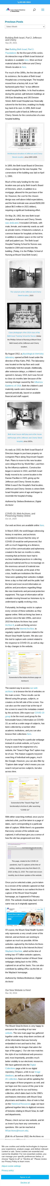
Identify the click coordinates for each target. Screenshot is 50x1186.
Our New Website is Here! (18, 990)
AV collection (11, 1079)
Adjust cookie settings (11, 1166)
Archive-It (9, 625)
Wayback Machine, (14, 951)
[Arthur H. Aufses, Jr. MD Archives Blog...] (16, 9)
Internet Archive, (27, 628)
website (8, 1033)
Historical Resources (20, 1104)
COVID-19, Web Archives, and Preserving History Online (20, 514)
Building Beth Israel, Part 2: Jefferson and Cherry (23, 39)
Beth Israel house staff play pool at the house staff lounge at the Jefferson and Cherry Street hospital (25, 437)
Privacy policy (8, 1170)
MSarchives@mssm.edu (16, 1130)
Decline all (25, 1183)
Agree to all (25, 1177)
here (29, 734)
